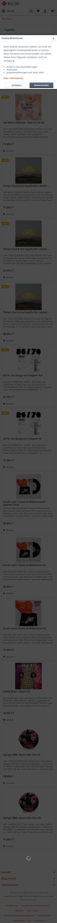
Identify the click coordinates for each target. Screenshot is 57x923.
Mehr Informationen (14, 78)
